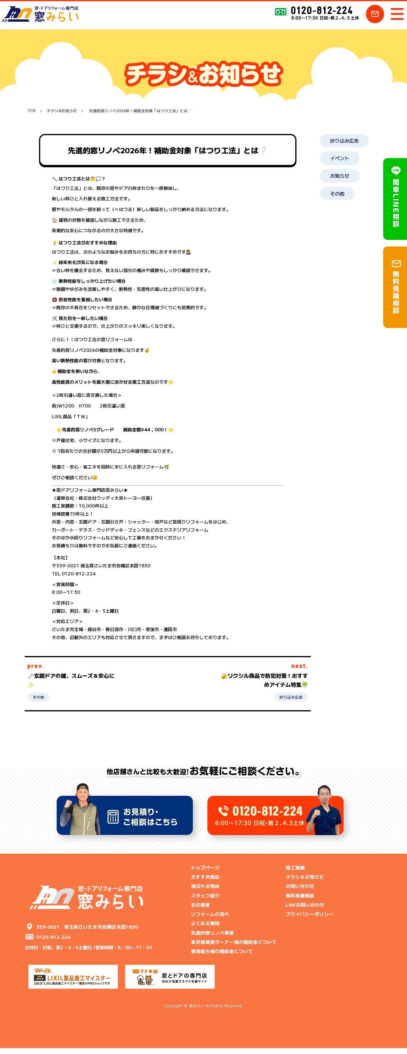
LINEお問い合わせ (305, 904)
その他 (38, 697)
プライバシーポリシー (309, 914)
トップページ (205, 867)
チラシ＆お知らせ (305, 876)
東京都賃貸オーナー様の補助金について (234, 942)
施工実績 (295, 867)
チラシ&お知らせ (62, 110)
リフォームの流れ (210, 914)
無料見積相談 (300, 895)
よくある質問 (205, 923)
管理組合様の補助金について (222, 951)
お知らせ (339, 175)
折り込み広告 (291, 697)
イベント (339, 158)
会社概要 (200, 904)
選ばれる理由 (205, 886)
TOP (31, 110)
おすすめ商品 (205, 876)
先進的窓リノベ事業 (212, 932)
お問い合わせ (300, 886)
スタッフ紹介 (205, 895)
